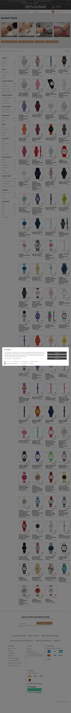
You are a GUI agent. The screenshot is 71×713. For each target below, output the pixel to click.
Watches (9, 11)
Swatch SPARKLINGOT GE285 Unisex (63, 375)
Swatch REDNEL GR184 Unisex (37, 115)
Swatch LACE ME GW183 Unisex (37, 254)
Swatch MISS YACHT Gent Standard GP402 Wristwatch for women (37, 304)
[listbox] (37, 61)
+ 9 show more (5, 154)
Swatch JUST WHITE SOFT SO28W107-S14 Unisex (49, 116)
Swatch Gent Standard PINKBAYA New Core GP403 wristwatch (37, 72)
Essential (9, 361)
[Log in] (53, 6)
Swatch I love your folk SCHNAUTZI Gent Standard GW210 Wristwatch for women (24, 328)
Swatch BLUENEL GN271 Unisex (37, 233)
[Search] (53, 11)
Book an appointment (32, 652)
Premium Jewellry (24, 11)
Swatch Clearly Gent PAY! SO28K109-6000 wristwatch (23, 71)
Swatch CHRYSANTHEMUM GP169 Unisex (50, 398)
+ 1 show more (5, 172)
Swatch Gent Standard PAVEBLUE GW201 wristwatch (24, 234)
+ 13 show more (5, 217)
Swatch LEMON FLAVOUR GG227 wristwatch (64, 209)
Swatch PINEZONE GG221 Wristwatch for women (64, 234)
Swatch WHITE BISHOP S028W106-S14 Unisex (23, 183)
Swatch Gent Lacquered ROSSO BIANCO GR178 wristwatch (24, 536)
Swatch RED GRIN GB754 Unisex (50, 139)
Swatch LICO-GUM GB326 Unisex (64, 182)
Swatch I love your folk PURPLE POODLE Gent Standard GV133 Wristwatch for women (37, 211)
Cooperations (30, 651)
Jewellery (15, 11)
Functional (23, 363)
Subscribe (44, 623)
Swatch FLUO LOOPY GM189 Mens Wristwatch (24, 558)
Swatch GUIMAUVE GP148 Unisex (24, 255)
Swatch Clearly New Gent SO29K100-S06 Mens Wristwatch (64, 116)
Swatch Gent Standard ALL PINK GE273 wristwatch (49, 303)
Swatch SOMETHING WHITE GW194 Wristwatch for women (50, 376)
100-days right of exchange (42, 1)
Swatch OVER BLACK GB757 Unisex (63, 421)
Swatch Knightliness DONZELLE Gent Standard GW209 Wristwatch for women (37, 489)
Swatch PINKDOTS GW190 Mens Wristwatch (64, 536)
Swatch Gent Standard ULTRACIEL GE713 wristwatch (50, 162)
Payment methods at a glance (54, 648)
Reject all (57, 358)
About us (29, 650)
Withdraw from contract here (35, 655)
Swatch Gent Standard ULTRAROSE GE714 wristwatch (24, 209)
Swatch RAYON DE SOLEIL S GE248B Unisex (36, 278)
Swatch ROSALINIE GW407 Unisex (49, 600)
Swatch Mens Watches (26, 41)
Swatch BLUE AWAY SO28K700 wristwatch (50, 71)
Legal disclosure (19, 636)
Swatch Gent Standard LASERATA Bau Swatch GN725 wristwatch (23, 304)
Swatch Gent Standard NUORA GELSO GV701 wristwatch (37, 326)
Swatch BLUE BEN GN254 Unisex (51, 208)
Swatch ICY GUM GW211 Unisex (24, 374)
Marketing (24, 361)
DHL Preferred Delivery (12, 363)
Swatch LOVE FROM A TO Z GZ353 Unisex (36, 442)
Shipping (28, 74)
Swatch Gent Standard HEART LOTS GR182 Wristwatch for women (50, 443)
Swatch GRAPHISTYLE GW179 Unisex (36, 600)
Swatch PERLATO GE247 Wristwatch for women (51, 579)
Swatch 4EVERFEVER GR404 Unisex (63, 161)
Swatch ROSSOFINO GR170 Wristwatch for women (37, 162)
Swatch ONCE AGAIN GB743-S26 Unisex (50, 94)
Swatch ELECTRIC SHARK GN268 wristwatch (37, 467)
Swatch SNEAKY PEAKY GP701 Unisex (37, 139)
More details (31, 363)
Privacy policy (33, 636)
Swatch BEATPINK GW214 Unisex (24, 441)
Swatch (16, 50)
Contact (57, 641)
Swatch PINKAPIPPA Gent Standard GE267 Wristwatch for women (24, 399)
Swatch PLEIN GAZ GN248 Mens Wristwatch (64, 326)
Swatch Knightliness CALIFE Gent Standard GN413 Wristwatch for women (64, 280)
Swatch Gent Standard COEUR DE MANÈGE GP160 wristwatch (24, 162)
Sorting (67, 50)
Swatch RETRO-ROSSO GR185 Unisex (37, 421)
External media (34, 361)
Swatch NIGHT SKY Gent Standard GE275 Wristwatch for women (63, 513)
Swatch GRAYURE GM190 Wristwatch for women (64, 256)
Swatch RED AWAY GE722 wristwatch (23, 139)
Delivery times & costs (32, 673)
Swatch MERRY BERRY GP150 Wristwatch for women (50, 183)
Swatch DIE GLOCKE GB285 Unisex (63, 71)
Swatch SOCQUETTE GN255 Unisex (23, 579)
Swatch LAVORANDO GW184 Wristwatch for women (23, 602)
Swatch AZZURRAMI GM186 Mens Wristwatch (62, 579)
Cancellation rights (43, 641)
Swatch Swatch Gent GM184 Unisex (50, 558)
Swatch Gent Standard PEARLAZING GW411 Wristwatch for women (63, 444)
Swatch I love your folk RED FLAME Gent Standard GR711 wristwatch (50, 488)
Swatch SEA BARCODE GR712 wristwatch (64, 467)
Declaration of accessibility (21, 641)
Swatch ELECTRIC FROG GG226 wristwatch (50, 467)
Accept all (57, 352)
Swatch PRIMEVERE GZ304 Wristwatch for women (50, 256)
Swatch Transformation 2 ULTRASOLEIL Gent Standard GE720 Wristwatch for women (24, 513)
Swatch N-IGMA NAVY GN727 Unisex (23, 421)
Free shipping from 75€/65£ (17, 1)
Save (57, 355)
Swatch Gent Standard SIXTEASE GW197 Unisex (64, 140)
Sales (67, 11)
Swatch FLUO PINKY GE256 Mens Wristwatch (37, 558)
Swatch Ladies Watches (9, 41)
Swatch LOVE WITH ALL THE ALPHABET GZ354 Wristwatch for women (64, 399)
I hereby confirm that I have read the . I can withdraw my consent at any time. (36, 626)
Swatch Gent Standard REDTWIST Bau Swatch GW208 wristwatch (50, 513)
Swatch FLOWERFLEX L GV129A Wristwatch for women (37, 376)
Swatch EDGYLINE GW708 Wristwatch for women (64, 95)
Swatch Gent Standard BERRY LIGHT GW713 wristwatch (24, 487)
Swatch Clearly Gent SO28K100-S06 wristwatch (24, 94)
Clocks (58, 11)
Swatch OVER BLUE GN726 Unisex (49, 421)
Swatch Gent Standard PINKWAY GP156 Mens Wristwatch (37, 95)
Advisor (63, 11)
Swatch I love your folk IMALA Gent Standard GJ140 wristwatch (64, 487)
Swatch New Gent (52, 41)
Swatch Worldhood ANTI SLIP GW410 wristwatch (37, 536)
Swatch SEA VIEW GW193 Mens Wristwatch (24, 278)
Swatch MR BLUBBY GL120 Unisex (49, 326)
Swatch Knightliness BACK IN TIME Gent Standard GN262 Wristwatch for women (36, 185)
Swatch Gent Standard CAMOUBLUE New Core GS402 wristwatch (37, 513)
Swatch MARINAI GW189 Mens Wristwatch (50, 233)
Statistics (16, 361)
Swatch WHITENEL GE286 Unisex (64, 303)
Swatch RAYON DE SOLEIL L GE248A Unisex (36, 579)
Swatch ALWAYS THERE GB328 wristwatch (24, 467)
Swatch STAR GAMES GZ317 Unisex (63, 558)
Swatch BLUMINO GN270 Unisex (37, 397)
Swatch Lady (39, 41)
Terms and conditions (50, 636)
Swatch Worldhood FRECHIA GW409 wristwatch (50, 536)
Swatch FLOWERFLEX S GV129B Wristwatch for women (23, 117)
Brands (3, 11)
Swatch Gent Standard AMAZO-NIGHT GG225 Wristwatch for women (50, 280)
